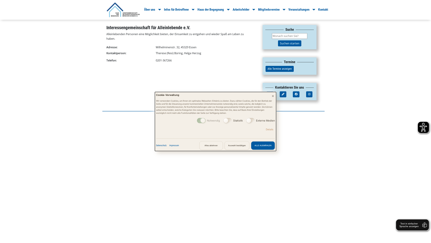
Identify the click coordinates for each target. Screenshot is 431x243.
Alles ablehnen (211, 145)
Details (269, 129)
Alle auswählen (263, 145)
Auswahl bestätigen (237, 145)
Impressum (174, 145)
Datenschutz (161, 145)
